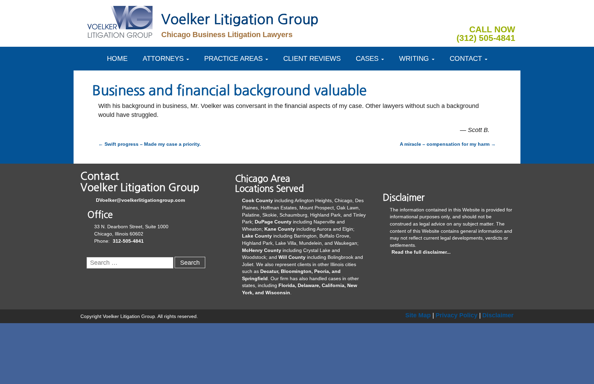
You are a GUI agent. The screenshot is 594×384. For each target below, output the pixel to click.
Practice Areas (233, 58)
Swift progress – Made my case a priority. (149, 144)
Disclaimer (498, 315)
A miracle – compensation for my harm (448, 144)
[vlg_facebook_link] (477, 15)
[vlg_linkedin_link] (493, 15)
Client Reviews (312, 58)
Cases (367, 58)
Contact (466, 58)
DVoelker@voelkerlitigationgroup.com (140, 200)
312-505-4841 (128, 241)
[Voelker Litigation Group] (120, 21)
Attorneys (163, 58)
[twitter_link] (509, 15)
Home (117, 58)
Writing (414, 58)
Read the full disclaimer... (421, 252)
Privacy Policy (456, 315)
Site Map (418, 315)
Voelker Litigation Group (240, 19)
